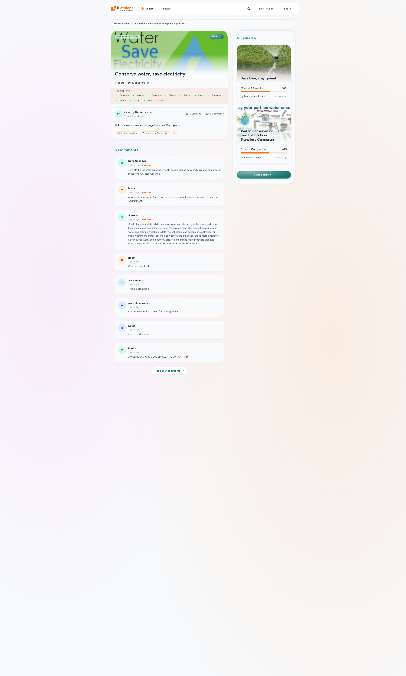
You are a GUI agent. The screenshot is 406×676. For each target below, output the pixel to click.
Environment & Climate (127, 36)
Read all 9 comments (169, 370)
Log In (287, 8)
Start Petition (266, 8)
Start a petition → (264, 174)
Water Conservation (127, 133)
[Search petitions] (249, 9)
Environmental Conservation (155, 133)
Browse (166, 8)
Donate (149, 8)
